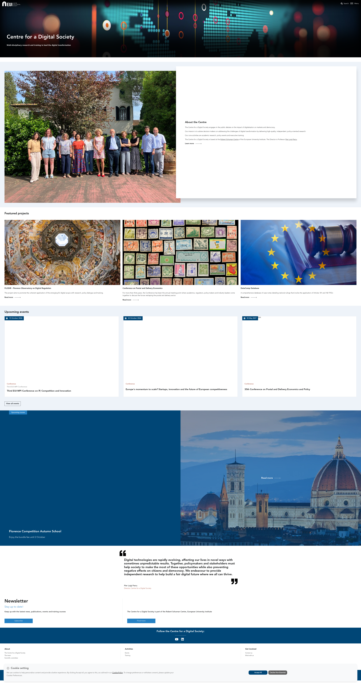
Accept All (258, 672)
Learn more (189, 143)
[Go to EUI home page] (11, 4)
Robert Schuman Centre (229, 139)
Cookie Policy (117, 673)
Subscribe (18, 621)
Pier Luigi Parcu (291, 139)
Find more (141, 621)
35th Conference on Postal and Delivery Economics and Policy (277, 389)
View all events (12, 404)
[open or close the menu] (352, 3)
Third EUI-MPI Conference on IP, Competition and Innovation (39, 391)
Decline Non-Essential (278, 672)
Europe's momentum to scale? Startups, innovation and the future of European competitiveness (176, 389)
